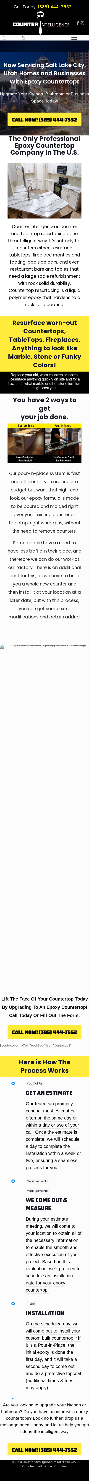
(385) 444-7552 (54, 7)
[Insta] (82, 23)
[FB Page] (77, 23)
